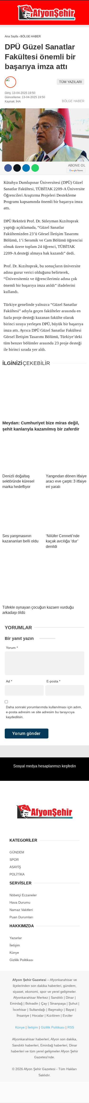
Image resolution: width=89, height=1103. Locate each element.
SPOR (11, 77)
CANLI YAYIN (22, 153)
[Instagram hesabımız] (43, 1095)
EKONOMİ (14, 48)
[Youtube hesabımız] (56, 1095)
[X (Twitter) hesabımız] (29, 1095)
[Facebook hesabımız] (15, 1095)
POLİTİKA (14, 68)
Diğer (12, 115)
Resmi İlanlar (19, 134)
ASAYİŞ (13, 58)
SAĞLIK (13, 87)
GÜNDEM (14, 39)
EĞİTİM (12, 96)
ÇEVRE (12, 125)
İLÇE (10, 106)
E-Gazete (20, 144)
